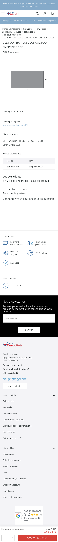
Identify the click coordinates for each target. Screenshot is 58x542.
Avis (33, 21)
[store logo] (13, 13)
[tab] (29, 395)
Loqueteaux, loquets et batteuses (17, 32)
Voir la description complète (16, 125)
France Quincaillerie (11, 29)
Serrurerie (27, 29)
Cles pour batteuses (11, 35)
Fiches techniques (21, 21)
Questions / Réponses (47, 21)
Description (6, 21)
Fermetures (41, 29)
